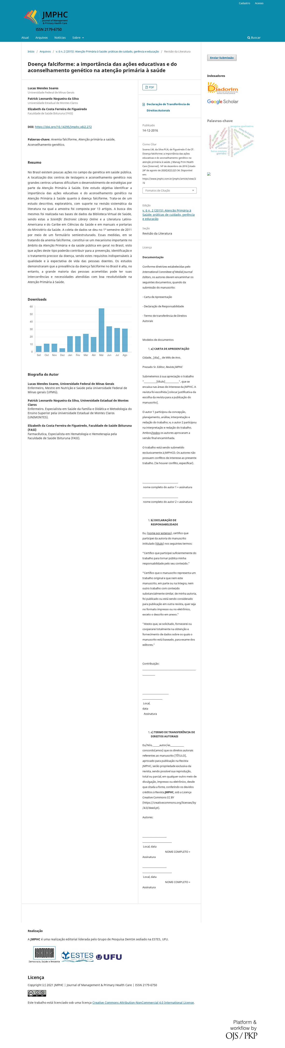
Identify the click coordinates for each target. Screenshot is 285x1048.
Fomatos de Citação (157, 190)
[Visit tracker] (209, 174)
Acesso (259, 3)
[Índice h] (222, 103)
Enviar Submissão (222, 58)
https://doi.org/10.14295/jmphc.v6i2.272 (63, 127)
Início (31, 51)
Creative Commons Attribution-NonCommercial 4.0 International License (143, 1003)
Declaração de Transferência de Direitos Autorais (168, 107)
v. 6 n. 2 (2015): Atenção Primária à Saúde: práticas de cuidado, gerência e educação (107, 51)
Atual (25, 38)
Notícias (60, 38)
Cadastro (244, 3)
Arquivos (41, 38)
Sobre (76, 38)
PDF (151, 87)
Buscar (255, 38)
